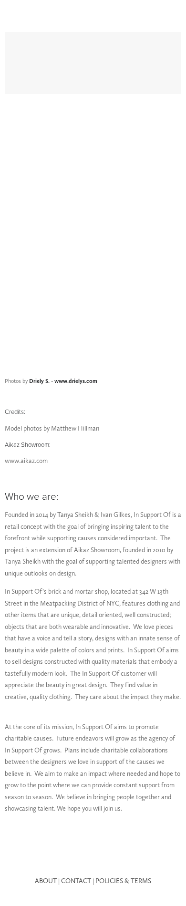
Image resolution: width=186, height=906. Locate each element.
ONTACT (78, 881)
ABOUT (46, 881)
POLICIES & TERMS (123, 881)
